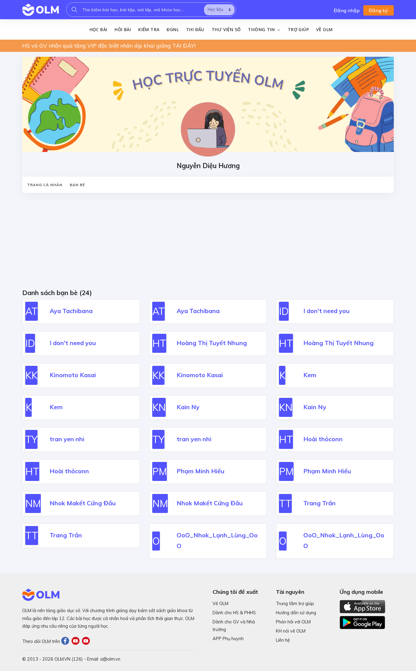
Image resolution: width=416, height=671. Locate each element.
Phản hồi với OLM (293, 622)
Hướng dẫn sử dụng (296, 612)
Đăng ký (378, 10)
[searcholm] (74, 9)
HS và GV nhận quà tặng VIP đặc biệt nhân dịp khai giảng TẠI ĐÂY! (109, 45)
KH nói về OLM (290, 631)
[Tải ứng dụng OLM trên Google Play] (362, 621)
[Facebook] (66, 641)
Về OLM (324, 29)
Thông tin (262, 29)
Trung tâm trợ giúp (295, 603)
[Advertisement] (205, 243)
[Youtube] (77, 641)
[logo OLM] (40, 10)
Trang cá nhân (44, 184)
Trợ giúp (298, 29)
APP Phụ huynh (228, 638)
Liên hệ (283, 640)
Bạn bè (77, 184)
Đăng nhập (347, 10)
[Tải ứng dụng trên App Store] (362, 606)
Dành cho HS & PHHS (234, 612)
